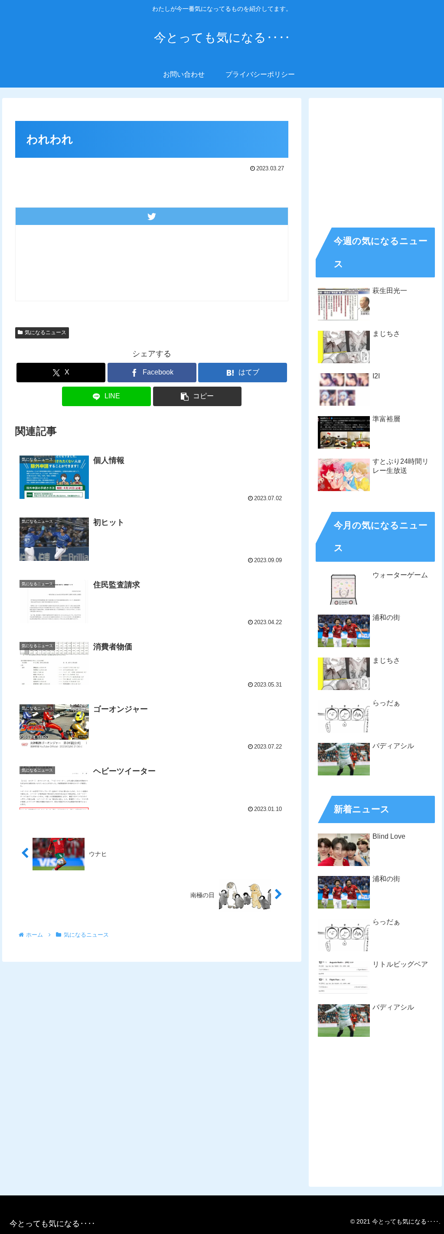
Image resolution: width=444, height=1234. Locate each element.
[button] (197, 396)
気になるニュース (45, 332)
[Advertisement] (375, 159)
